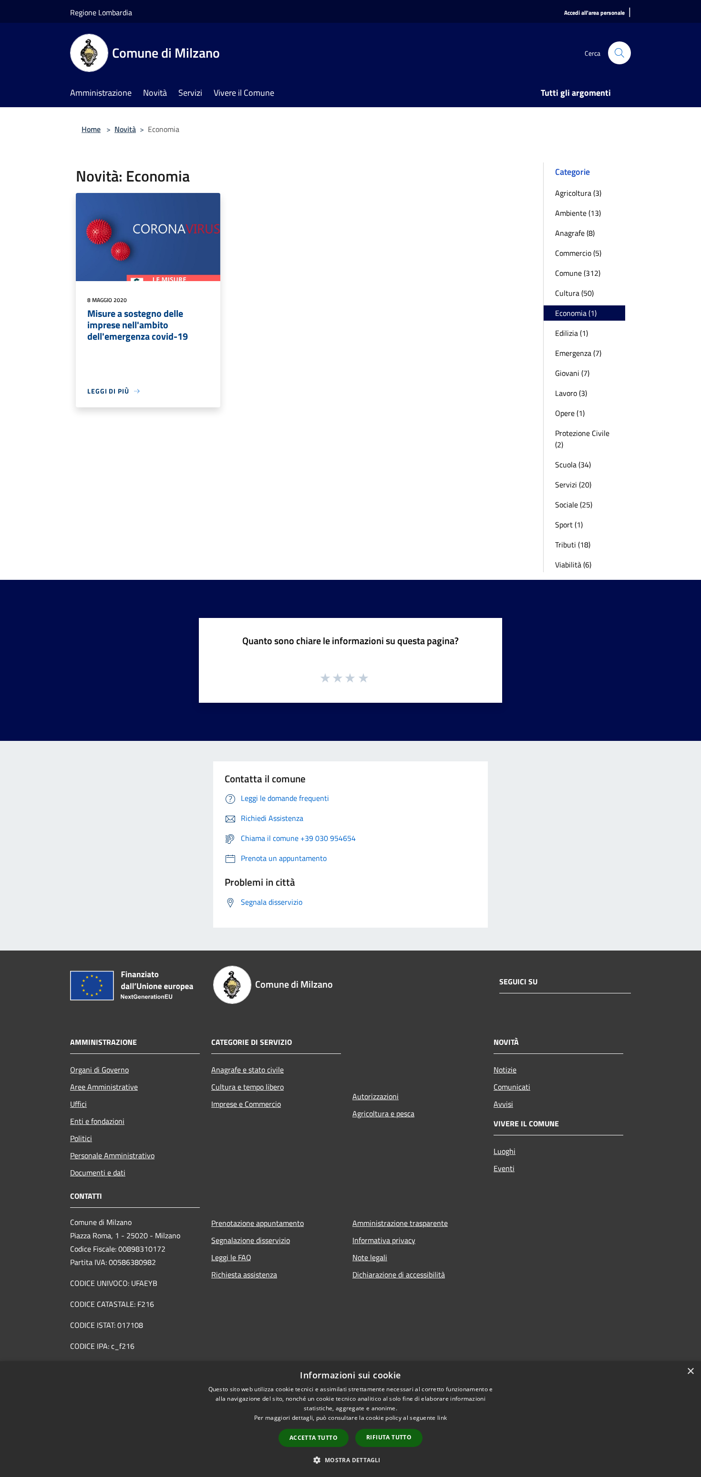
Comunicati (512, 1087)
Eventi (504, 1168)
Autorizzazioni (375, 1096)
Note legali (369, 1257)
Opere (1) (570, 413)
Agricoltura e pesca (383, 1113)
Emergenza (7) (578, 353)
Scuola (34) (573, 464)
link (442, 1418)
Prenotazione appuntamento (257, 1223)
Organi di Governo (99, 1069)
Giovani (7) (572, 373)
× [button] (690, 1371)
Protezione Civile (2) (582, 438)
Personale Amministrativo (112, 1155)
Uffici (78, 1104)
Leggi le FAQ (231, 1257)
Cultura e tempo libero (247, 1087)
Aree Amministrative (104, 1087)
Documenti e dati (97, 1172)
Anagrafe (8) (575, 233)
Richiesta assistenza (244, 1274)
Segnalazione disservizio (250, 1240)
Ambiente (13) (578, 213)
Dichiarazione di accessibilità (398, 1274)
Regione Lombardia (101, 12)
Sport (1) (569, 524)
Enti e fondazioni (97, 1121)
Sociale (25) (573, 504)
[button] (350, 1460)
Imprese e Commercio (246, 1104)
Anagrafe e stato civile (247, 1069)
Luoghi (504, 1151)
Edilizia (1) (571, 333)
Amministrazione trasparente (400, 1223)
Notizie (505, 1069)
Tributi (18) (572, 544)
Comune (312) (577, 273)
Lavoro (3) (571, 393)
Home (91, 129)
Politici (81, 1138)
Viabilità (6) (573, 564)
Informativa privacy (383, 1240)
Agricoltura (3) (578, 193)
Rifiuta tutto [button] (389, 1437)
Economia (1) (576, 313)
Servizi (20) (573, 484)
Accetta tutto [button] (313, 1438)
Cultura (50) (574, 293)
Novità (125, 129)
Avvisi (503, 1104)
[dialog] (350, 1419)
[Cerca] (619, 52)
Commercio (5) (578, 253)
